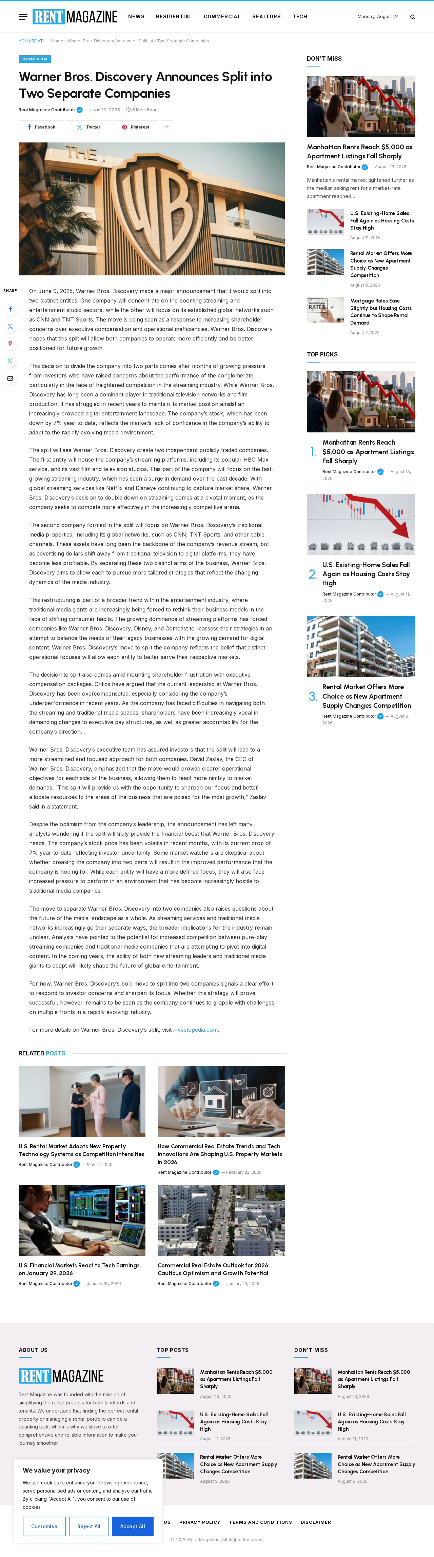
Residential (174, 16)
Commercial (222, 16)
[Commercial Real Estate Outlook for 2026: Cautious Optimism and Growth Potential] (221, 1221)
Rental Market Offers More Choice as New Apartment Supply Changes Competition (381, 264)
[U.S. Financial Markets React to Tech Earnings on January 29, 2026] (82, 1221)
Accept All (132, 1526)
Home (57, 40)
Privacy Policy (200, 1522)
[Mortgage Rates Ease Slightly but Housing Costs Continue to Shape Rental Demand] (325, 310)
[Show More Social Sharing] (166, 127)
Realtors (266, 16)
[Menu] (23, 16)
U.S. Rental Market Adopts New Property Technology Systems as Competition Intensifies (81, 1150)
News (136, 16)
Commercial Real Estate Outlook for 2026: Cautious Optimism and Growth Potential (213, 1269)
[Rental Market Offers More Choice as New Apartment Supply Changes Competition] (325, 262)
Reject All (89, 1526)
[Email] (10, 378)
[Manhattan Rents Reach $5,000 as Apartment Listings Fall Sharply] (361, 106)
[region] (88, 1501)
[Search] (412, 16)
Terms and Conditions (260, 1522)
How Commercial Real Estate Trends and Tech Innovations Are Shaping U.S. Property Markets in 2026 (220, 1154)
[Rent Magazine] (75, 16)
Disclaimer (316, 1522)
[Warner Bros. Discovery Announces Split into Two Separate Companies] (152, 208)
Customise (44, 1526)
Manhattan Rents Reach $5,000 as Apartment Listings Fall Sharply (360, 151)
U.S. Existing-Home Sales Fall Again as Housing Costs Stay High (382, 220)
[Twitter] (10, 326)
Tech (300, 16)
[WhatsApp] (10, 361)
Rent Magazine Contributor (51, 109)
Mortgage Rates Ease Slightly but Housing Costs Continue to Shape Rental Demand (381, 312)
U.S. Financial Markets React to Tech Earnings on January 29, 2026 (79, 1269)
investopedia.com (195, 1029)
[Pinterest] (10, 343)
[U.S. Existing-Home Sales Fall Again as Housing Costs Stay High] (325, 222)
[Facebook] (10, 309)
